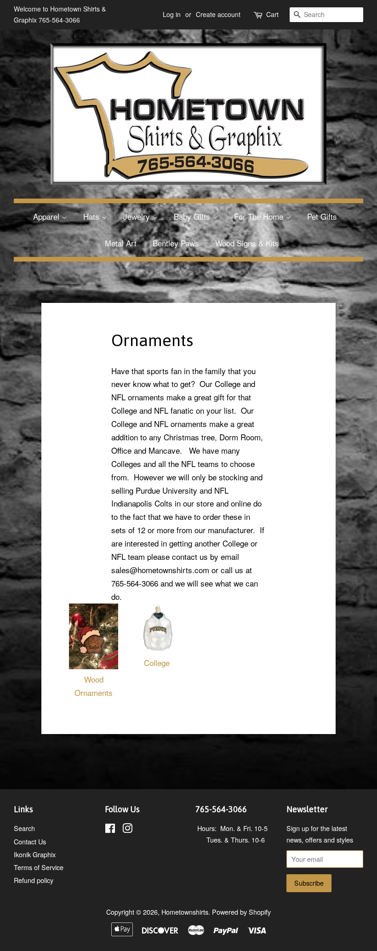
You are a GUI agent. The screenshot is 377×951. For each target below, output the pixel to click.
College (157, 662)
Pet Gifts (322, 216)
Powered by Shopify (241, 912)
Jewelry (137, 216)
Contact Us (30, 841)
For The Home (260, 216)
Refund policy (33, 880)
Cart (272, 14)
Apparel (47, 216)
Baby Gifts (193, 216)
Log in (172, 14)
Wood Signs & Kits (247, 243)
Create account (218, 14)
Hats (92, 216)
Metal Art (121, 243)
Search (24, 828)
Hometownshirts (184, 912)
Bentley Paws (176, 243)
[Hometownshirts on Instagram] (127, 829)
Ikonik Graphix (35, 854)
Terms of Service (38, 867)
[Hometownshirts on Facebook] (110, 829)
